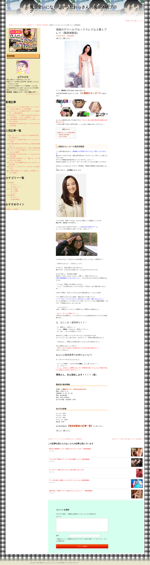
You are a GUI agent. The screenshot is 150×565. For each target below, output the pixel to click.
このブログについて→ (32, 94)
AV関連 (11, 182)
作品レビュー (17, 187)
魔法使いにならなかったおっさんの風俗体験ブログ (54, 562)
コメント (58, 516)
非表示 (67, 129)
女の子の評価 (63, 136)
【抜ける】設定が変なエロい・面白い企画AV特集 (24, 148)
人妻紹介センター (67, 389)
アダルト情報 (13, 189)
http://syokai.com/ (80, 389)
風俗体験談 (71, 36)
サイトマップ (139, 21)
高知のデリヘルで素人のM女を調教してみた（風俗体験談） (127, 439)
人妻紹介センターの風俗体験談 (66, 132)
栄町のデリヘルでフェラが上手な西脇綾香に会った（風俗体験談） (66, 439)
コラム (15, 185)
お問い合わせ (130, 21)
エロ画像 (15, 191)
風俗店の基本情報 (64, 134)
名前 (57, 535)
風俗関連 (12, 195)
